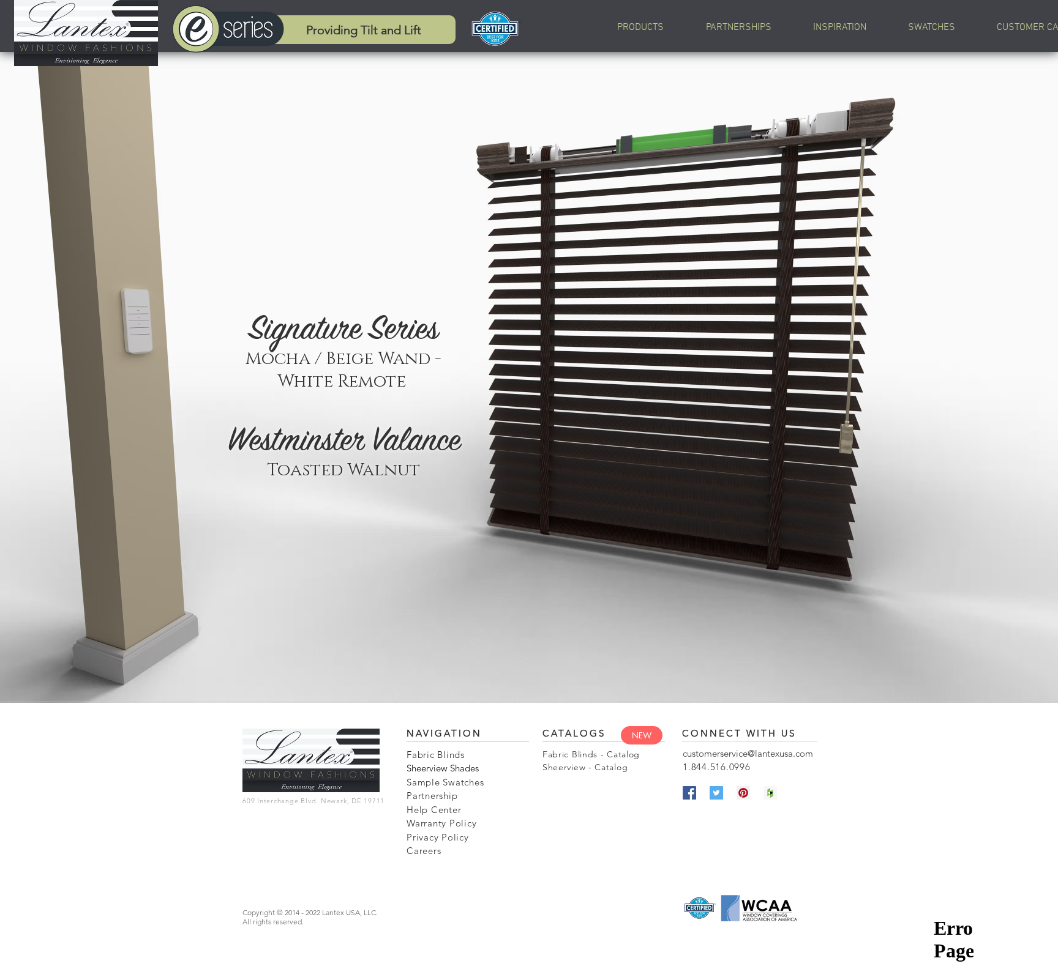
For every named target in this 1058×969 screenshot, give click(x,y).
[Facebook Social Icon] (689, 793)
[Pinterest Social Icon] (743, 793)
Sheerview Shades (443, 768)
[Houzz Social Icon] (770, 793)
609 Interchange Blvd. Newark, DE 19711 (313, 800)
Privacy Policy (438, 837)
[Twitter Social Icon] (716, 793)
